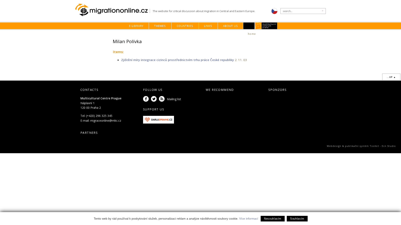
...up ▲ (391, 77)
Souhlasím (297, 218)
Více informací (248, 218)
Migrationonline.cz (112, 10)
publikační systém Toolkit (362, 146)
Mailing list (174, 99)
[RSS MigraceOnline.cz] (162, 99)
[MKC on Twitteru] (154, 99)
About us (230, 26)
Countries (185, 26)
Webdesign (334, 146)
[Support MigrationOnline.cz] (158, 119)
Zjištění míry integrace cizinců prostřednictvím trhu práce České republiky (177, 60)
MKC (266, 26)
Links (208, 26)
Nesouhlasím (272, 218)
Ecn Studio (389, 146)
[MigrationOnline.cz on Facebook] (146, 99)
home (252, 34)
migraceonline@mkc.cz (105, 120)
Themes (160, 26)
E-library (136, 26)
